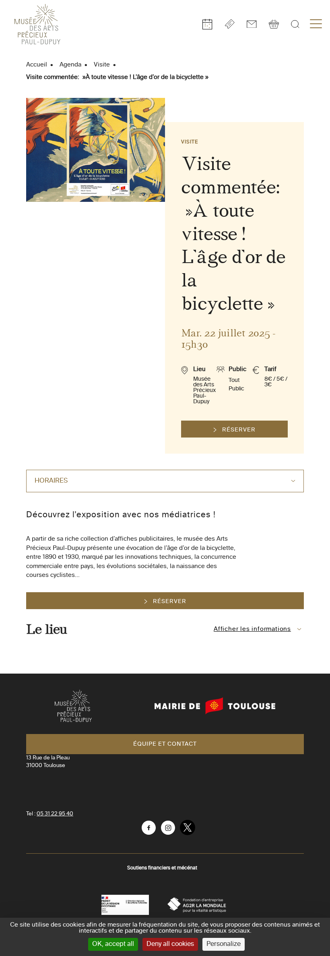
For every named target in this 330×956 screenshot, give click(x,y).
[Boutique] (274, 24)
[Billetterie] (230, 24)
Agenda (70, 65)
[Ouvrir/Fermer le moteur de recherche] (295, 24)
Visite (102, 65)
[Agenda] (207, 24)
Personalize (223, 944)
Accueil (36, 65)
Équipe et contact (165, 744)
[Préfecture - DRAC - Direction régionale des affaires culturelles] (125, 905)
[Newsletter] (252, 24)
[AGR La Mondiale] (197, 905)
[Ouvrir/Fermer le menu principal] (315, 24)
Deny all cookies (170, 944)
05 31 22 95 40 (55, 814)
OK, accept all (113, 944)
